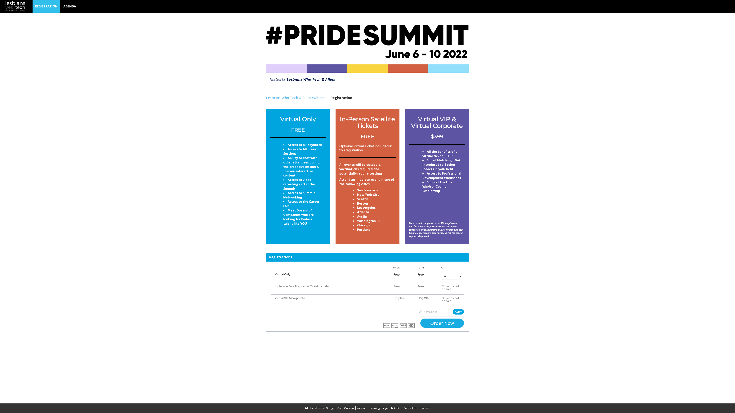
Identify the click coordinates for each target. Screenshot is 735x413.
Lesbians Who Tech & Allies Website (296, 97)
